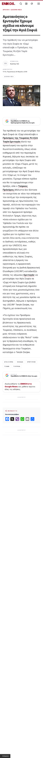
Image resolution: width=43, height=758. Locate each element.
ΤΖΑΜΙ (6, 366)
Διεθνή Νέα (16, 10)
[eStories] (31, 3)
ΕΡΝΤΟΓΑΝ (31, 362)
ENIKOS (8, 4)
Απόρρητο (5, 756)
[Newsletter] (26, 3)
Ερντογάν (29, 275)
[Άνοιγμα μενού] (38, 3)
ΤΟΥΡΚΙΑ (16, 366)
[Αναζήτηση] (20, 3)
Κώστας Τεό (14, 64)
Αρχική (6, 10)
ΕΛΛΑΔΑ (20, 362)
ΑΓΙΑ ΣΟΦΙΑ (8, 362)
